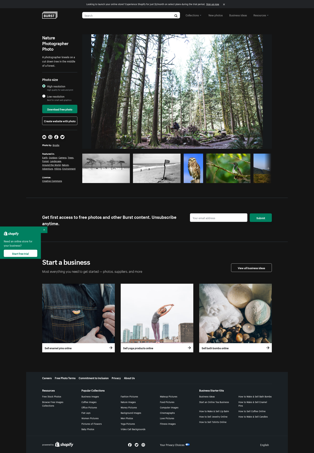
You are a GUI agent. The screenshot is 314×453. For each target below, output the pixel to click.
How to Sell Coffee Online (252, 411)
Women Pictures (90, 418)
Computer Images (169, 407)
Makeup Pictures (168, 396)
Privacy (116, 378)
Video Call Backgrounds (133, 429)
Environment (69, 168)
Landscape (55, 161)
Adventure (47, 168)
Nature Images (128, 402)
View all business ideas (251, 268)
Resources (259, 15)
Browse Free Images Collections (52, 403)
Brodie (56, 145)
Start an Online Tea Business (214, 402)
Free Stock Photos (51, 396)
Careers (47, 378)
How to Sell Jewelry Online (213, 416)
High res (107, 179)
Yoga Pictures (128, 423)
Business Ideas (207, 396)
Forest (45, 161)
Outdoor (53, 157)
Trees (70, 157)
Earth (45, 157)
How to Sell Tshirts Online (213, 422)
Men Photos (127, 418)
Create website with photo (60, 121)
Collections (192, 15)
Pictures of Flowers (91, 423)
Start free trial (20, 253)
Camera (62, 157)
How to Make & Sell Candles (253, 416)
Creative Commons (52, 181)
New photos (216, 15)
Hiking (57, 168)
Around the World (51, 165)
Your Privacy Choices (172, 444)
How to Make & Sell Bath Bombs (255, 396)
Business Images (90, 396)
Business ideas (238, 15)
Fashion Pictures (129, 396)
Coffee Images (88, 402)
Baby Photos (87, 429)
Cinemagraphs (167, 412)
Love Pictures (167, 418)
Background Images (131, 412)
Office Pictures (89, 407)
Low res (120, 179)
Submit (260, 218)
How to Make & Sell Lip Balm (214, 411)
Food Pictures (167, 402)
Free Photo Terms (65, 378)
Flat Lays (85, 412)
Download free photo (59, 109)
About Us (129, 378)
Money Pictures (129, 407)
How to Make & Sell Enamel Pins (252, 403)
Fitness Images (168, 423)
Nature (65, 165)
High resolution (56, 86)
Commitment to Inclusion (94, 378)
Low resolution (55, 96)
